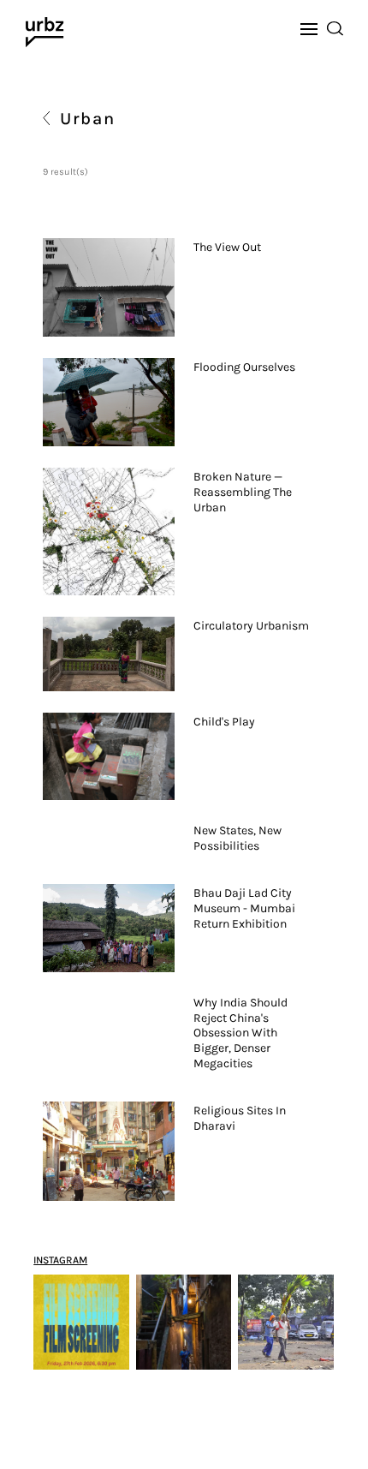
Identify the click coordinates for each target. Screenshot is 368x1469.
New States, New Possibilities (237, 838)
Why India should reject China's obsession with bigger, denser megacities (240, 1033)
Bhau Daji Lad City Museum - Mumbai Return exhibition (244, 908)
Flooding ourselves (244, 367)
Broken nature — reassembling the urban (242, 492)
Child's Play (224, 721)
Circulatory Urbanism (251, 625)
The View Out (227, 247)
